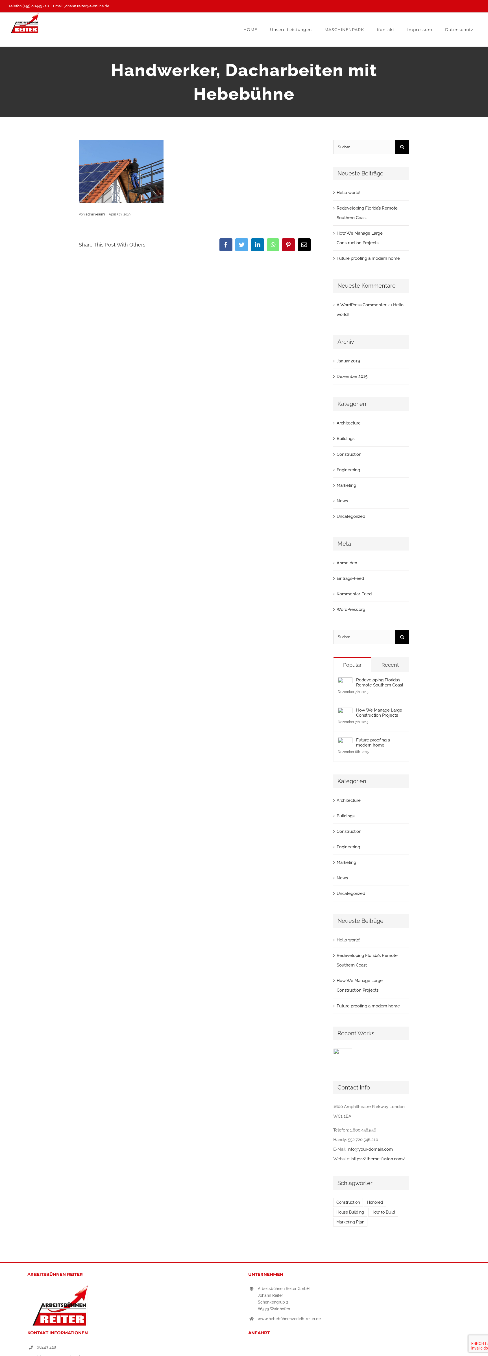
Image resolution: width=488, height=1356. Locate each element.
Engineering (348, 469)
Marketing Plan (350, 1222)
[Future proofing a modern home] (345, 742)
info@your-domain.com (370, 1149)
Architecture (349, 423)
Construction (349, 454)
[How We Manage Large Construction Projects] (345, 712)
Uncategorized (351, 516)
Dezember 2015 (352, 376)
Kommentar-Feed (354, 593)
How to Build (383, 1212)
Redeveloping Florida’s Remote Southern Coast (379, 682)
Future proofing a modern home (368, 258)
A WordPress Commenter (361, 304)
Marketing (346, 485)
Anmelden (347, 562)
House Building (350, 1212)
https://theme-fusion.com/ (378, 1158)
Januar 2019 (348, 361)
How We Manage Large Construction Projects (379, 713)
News (342, 500)
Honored (375, 1202)
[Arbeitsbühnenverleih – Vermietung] (343, 1058)
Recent (390, 665)
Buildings (345, 438)
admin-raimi (95, 214)
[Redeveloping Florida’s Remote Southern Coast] (345, 682)
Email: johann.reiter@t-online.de (81, 6)
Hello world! (348, 192)
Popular (352, 665)
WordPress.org (351, 609)
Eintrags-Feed (350, 578)
